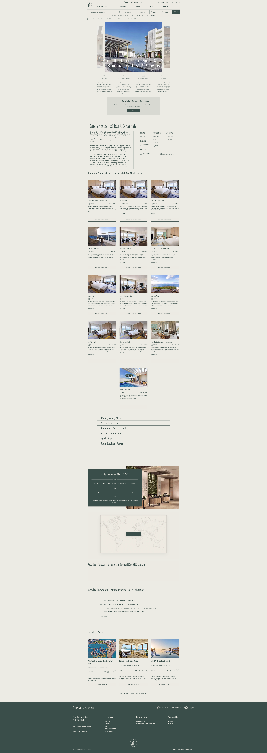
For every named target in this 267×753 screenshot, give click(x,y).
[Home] (87, 18)
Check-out (142, 10)
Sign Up (133, 110)
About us (107, 710)
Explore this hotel (102, 674)
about (138, 6)
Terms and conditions (111, 718)
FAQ (106, 715)
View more (104, 606)
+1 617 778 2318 (164, 2)
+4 (114, 661)
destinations (102, 6)
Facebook (171, 713)
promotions (121, 6)
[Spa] (111, 661)
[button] (102, 189)
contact (166, 6)
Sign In (176, 2)
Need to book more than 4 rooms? (145, 713)
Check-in (128, 10)
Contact (107, 713)
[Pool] (108, 661)
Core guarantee (140, 710)
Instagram (171, 710)
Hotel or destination (95, 10)
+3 (177, 660)
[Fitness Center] (104, 661)
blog (152, 6)
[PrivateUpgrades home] (89, 4)
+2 (146, 660)
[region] (133, 47)
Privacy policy (109, 720)
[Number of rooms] (89, 661)
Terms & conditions (178, 739)
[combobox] (102, 12)
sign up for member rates (102, 219)
